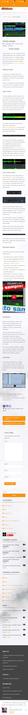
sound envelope (17, 147)
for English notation (13, 263)
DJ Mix (5, 517)
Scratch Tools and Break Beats (12, 521)
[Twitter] (10, 406)
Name (6, 464)
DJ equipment (7, 513)
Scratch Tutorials (8, 528)
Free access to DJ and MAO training (13, 585)
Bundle (6, 578)
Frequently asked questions (10, 666)
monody (7, 127)
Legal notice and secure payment (11, 694)
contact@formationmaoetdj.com (11, 678)
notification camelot (10, 177)
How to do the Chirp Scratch (12, 418)
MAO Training (15, 408)
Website (6, 477)
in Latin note (21, 261)
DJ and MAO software (9, 600)
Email (6, 470)
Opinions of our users (8, 669)
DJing (5, 581)
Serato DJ (6, 524)
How (6, 441)
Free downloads (8, 505)
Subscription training (9, 589)
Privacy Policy (6, 687)
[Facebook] (4, 406)
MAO (11, 46)
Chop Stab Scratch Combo (13, 423)
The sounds (7, 596)
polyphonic (13, 127)
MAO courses (8, 408)
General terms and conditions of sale (12, 691)
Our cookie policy (7, 697)
